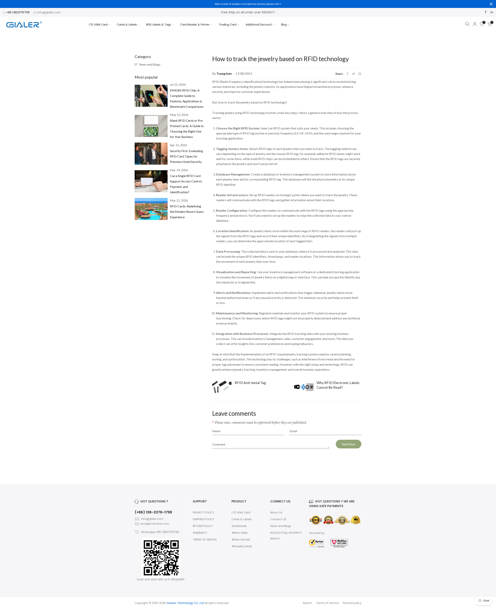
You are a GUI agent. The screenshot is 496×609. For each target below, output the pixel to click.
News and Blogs (149, 64)
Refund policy (352, 603)
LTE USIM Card (98, 25)
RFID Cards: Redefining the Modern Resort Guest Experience (187, 211)
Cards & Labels (127, 25)
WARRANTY (200, 533)
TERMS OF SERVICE (205, 539)
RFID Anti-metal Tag (250, 383)
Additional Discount (259, 25)
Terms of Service (327, 603)
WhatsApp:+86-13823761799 (160, 532)
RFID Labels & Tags (158, 25)
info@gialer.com (49, 12)
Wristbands (239, 526)
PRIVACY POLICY (203, 512)
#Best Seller (240, 533)
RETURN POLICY (203, 526)
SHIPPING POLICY (203, 519)
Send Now (348, 444)
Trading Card (227, 25)
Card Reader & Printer (194, 25)
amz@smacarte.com (154, 524)
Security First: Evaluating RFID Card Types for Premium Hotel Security (186, 156)
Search (307, 603)
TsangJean (224, 73)
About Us (276, 512)
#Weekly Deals (242, 546)
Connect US (278, 519)
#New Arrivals (241, 539)
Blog (284, 25)
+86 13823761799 (18, 12)
